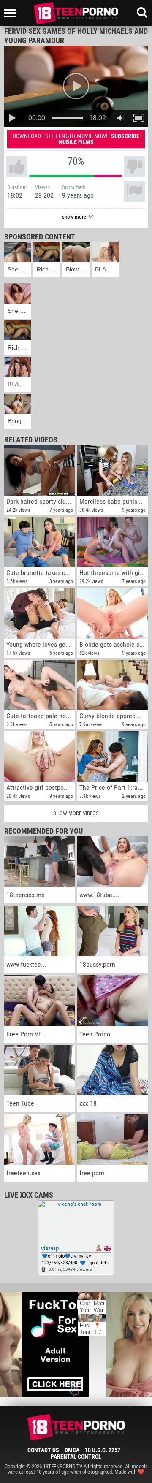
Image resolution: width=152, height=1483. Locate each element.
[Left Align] (12, 13)
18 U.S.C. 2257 (102, 1450)
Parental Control (76, 1456)
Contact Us (43, 1450)
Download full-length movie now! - (76, 139)
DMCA (72, 1450)
